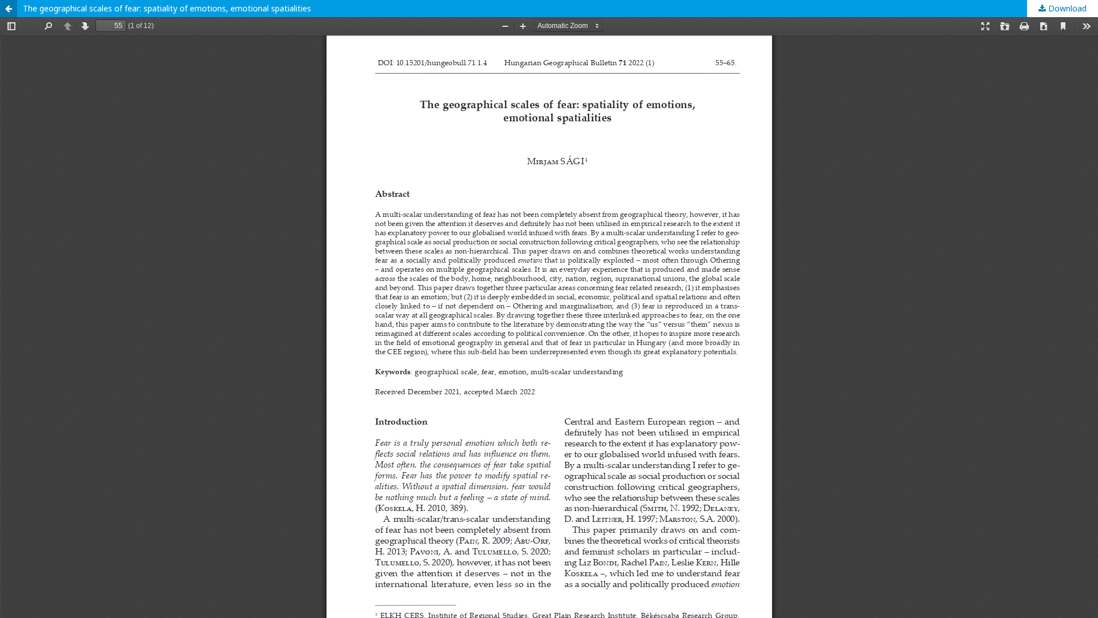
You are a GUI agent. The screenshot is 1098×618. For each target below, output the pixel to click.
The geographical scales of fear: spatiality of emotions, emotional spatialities (167, 8)
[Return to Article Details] (8, 8)
